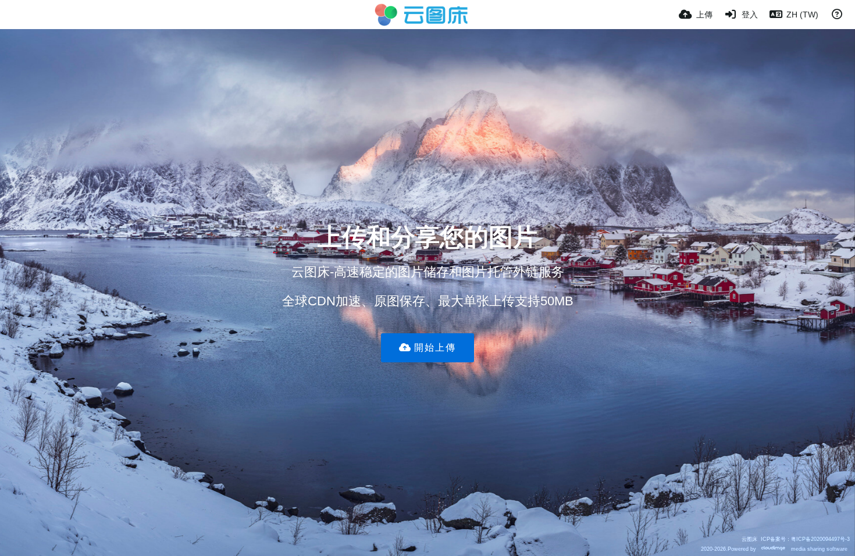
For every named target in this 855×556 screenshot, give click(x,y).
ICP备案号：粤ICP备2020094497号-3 (805, 539)
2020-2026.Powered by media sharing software (774, 549)
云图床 (749, 539)
